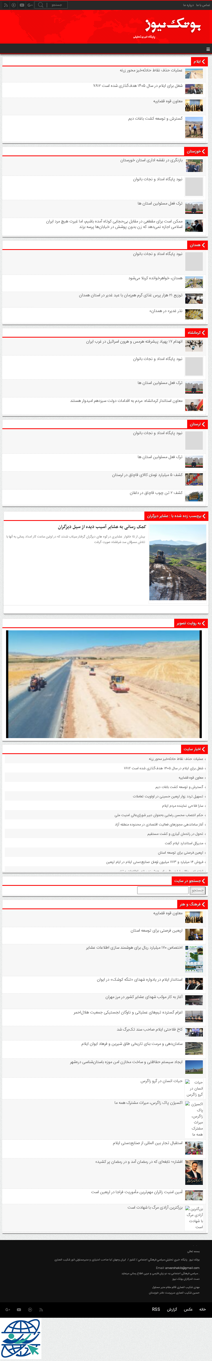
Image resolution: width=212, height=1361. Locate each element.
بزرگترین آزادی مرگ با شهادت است (155, 1208)
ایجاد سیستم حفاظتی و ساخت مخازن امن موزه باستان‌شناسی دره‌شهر (126, 1062)
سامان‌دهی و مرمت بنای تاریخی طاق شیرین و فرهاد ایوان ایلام (131, 1044)
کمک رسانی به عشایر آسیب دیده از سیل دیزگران (102, 527)
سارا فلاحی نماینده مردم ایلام (182, 806)
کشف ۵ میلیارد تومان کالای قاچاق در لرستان (147, 475)
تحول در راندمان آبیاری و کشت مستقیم (175, 834)
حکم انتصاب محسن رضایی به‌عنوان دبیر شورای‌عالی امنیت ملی (159, 815)
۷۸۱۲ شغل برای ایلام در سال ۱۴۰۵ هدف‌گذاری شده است (137, 86)
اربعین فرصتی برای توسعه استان (180, 853)
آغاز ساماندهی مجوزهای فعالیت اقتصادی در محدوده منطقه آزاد (159, 825)
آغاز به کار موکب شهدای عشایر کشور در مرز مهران (143, 997)
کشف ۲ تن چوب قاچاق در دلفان (156, 493)
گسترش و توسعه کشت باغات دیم (155, 119)
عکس (188, 1309)
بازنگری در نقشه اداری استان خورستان (151, 160)
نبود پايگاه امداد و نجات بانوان (157, 179)
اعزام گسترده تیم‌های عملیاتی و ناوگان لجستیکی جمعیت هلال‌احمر (128, 1012)
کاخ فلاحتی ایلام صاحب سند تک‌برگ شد (149, 1029)
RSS (156, 1309)
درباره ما (188, 5)
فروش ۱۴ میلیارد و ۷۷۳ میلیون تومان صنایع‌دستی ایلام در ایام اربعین (154, 862)
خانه (202, 1309)
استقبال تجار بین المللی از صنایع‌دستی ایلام (147, 1143)
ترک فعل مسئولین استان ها (160, 203)
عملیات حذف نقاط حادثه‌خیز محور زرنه (151, 70)
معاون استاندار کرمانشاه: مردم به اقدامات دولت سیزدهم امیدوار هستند (126, 401)
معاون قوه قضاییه (167, 101)
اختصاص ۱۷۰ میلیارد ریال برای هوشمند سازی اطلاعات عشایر (160, 871)
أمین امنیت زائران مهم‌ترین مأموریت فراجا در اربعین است (136, 1192)
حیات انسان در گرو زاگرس (161, 1081)
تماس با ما (203, 5)
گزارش (172, 1309)
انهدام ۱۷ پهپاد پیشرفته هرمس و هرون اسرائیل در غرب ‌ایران (134, 342)
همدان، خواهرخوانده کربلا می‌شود (155, 278)
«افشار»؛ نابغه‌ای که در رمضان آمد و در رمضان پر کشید (138, 1162)
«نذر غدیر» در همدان (165, 311)
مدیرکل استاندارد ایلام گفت (184, 843)
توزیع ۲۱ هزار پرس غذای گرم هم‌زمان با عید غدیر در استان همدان (130, 295)
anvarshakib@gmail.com (182, 1268)
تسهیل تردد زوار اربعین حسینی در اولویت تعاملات (168, 797)
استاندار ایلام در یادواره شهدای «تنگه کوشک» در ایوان (139, 980)
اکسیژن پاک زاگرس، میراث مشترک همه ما (148, 1103)
